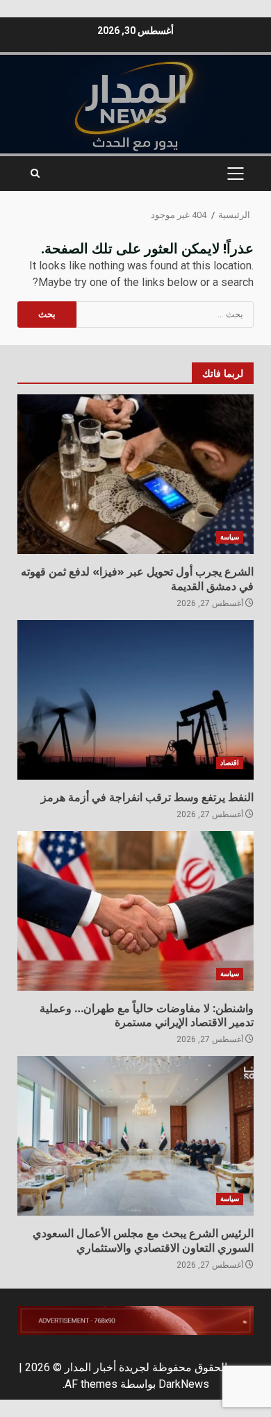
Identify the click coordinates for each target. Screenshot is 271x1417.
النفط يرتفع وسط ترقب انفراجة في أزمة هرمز (135, 700)
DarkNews (183, 1384)
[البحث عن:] (165, 314)
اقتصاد (229, 762)
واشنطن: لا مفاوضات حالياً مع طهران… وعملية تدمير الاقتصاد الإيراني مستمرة (135, 911)
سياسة (229, 537)
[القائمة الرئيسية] (235, 173)
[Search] (35, 173)
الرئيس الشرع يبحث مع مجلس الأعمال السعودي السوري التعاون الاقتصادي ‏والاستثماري (135, 1136)
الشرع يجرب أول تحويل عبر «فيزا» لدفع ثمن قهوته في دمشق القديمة (135, 474)
